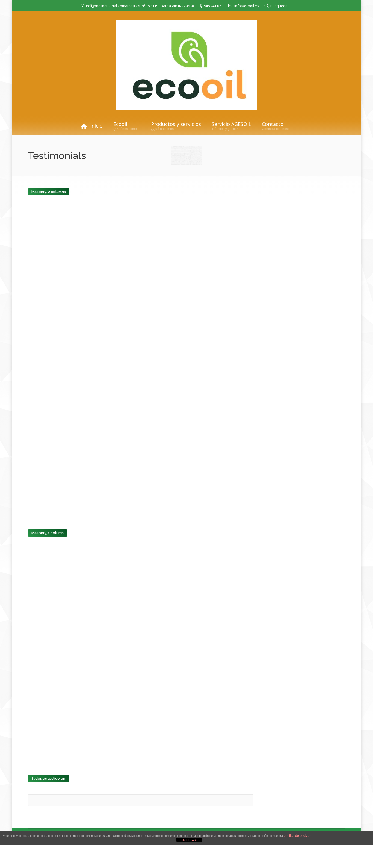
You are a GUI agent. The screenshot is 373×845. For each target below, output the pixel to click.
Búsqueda (279, 5)
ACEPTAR (189, 840)
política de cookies (297, 836)
